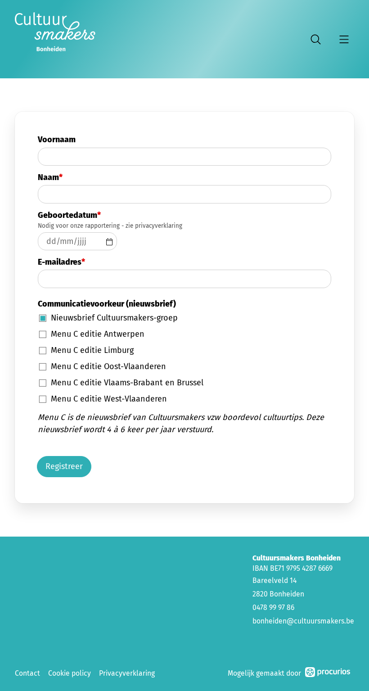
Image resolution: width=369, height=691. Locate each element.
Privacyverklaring (127, 673)
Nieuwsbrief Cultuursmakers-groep (114, 318)
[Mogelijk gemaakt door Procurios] (327, 673)
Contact (27, 673)
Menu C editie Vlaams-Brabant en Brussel (127, 383)
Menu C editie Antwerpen (97, 334)
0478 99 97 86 (273, 607)
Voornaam (57, 140)
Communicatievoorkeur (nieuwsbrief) (107, 304)
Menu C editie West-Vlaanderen (109, 399)
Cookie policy (69, 673)
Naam (50, 177)
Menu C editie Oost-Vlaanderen (108, 366)
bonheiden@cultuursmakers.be (303, 621)
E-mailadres (61, 262)
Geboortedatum (69, 215)
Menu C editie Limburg (92, 350)
